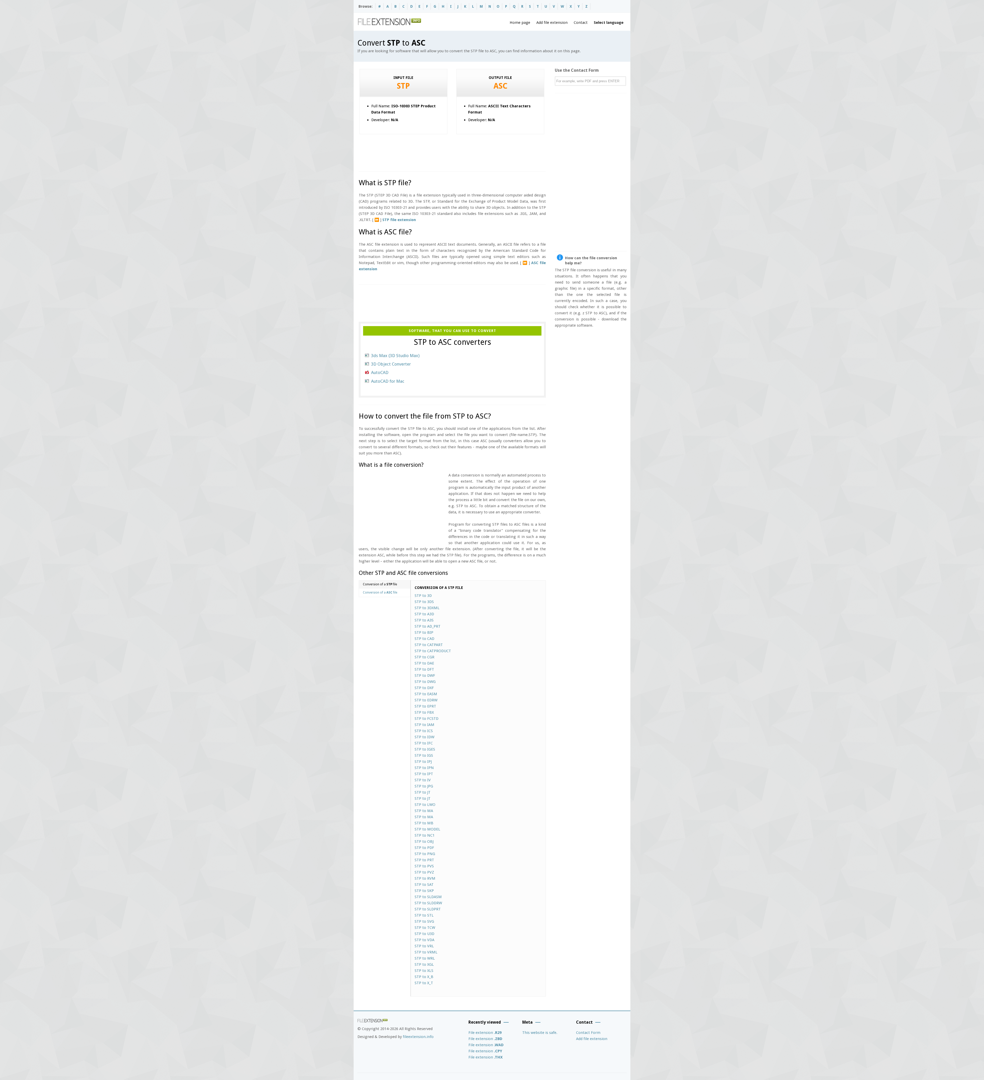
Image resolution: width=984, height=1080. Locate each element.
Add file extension (552, 22)
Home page (520, 22)
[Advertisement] (452, 150)
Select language (608, 22)
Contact (581, 22)
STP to (423, 595)
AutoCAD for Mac (387, 381)
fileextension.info (418, 1036)
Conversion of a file (380, 584)
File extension (484, 1032)
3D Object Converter (391, 364)
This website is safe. (539, 1032)
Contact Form (588, 1032)
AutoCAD (379, 372)
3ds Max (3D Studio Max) (395, 355)
